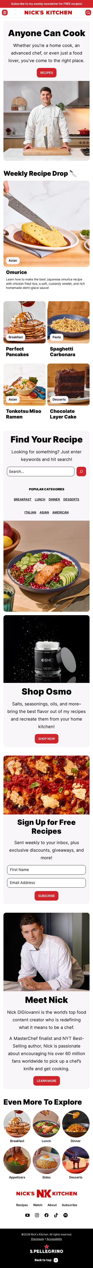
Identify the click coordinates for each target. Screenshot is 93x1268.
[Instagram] (37, 1215)
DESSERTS (71, 499)
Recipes (22, 1205)
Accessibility (54, 1239)
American (60, 512)
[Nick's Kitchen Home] (48, 12)
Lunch (40, 499)
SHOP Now (46, 738)
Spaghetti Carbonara (62, 351)
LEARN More (46, 1081)
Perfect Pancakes (17, 351)
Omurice (16, 272)
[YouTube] (27, 1215)
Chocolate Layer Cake (63, 414)
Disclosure (37, 1239)
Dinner (54, 499)
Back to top (43, 1260)
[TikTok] (56, 1215)
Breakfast (22, 499)
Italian (30, 512)
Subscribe (46, 896)
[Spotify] (65, 1215)
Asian (44, 512)
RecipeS (46, 72)
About (52, 1205)
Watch (37, 1205)
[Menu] (5, 12)
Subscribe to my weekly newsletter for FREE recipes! (46, 3)
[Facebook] (46, 1215)
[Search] (88, 12)
